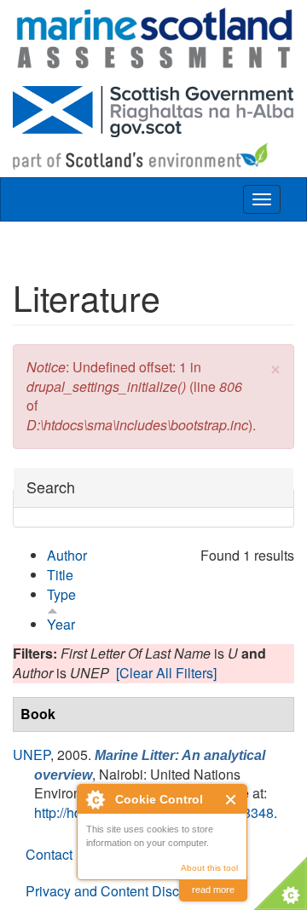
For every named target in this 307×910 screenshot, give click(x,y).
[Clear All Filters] (166, 672)
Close (231, 799)
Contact (49, 854)
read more (213, 889)
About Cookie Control (95, 799)
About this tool (209, 868)
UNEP (31, 754)
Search (50, 487)
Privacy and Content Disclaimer (121, 891)
